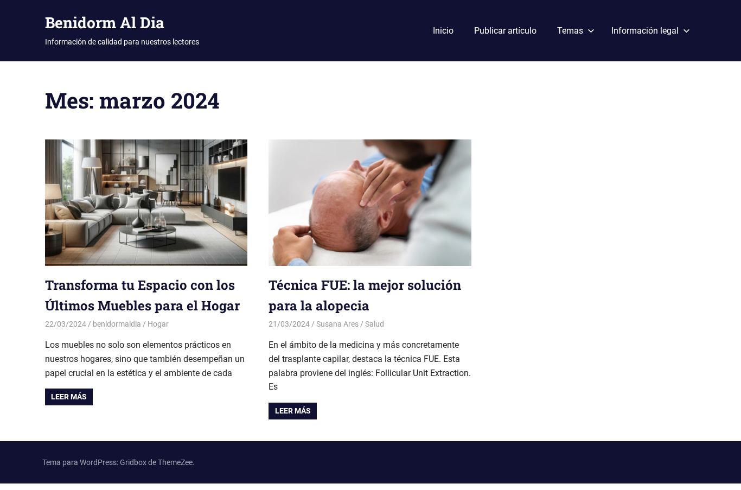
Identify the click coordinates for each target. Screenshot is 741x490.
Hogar (158, 324)
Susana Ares (337, 324)
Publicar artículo (505, 31)
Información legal (645, 31)
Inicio (443, 31)
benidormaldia (117, 324)
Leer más (69, 396)
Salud (374, 324)
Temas (570, 31)
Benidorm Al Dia (104, 22)
